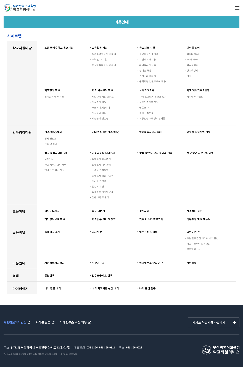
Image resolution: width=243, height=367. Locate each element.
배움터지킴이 (193, 54)
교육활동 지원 (99, 47)
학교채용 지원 (147, 47)
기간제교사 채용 (147, 59)
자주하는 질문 (194, 211)
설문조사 (144, 107)
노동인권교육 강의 (148, 102)
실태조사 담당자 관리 (103, 175)
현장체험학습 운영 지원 (104, 65)
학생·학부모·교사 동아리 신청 (155, 153)
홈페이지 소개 (52, 232)
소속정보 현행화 (100, 170)
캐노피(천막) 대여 (101, 107)
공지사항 (97, 232)
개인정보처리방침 (54, 263)
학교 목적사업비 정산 (56, 153)
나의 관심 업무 (147, 288)
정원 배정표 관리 (100, 197)
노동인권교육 (146, 90)
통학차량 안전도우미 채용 (152, 81)
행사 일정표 (50, 138)
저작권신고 (98, 263)
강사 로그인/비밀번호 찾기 (153, 96)
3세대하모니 (193, 59)
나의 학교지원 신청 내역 (105, 288)
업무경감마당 (22, 132)
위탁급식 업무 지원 (54, 96)
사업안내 (49, 159)
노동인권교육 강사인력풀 (152, 118)
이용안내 (18, 263)
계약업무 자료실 (195, 96)
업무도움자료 (51, 211)
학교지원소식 (193, 249)
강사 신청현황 (146, 113)
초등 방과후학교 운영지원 (58, 47)
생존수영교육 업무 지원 (104, 54)
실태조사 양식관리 (101, 164)
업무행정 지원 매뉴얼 (198, 219)
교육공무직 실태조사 (103, 153)
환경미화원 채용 (147, 75)
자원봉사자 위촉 (147, 65)
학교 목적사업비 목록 (55, 164)
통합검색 (49, 275)
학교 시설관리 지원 (102, 90)
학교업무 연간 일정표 (104, 219)
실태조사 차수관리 (101, 159)
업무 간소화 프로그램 (151, 219)
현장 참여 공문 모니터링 (200, 153)
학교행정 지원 (52, 90)
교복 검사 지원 (99, 59)
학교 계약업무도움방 (198, 90)
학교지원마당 (22, 48)
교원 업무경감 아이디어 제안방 (202, 238)
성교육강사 (192, 70)
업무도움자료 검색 (102, 275)
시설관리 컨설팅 (100, 118)
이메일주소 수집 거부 (151, 263)
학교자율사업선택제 (150, 132)
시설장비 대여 (99, 113)
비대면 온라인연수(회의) (105, 132)
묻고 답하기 (98, 211)
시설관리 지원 (99, 102)
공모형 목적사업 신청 (198, 132)
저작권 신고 (43, 322)
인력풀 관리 (193, 47)
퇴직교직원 (192, 65)
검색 (15, 276)
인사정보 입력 (99, 181)
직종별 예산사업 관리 (103, 192)
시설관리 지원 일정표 (103, 96)
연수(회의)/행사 (53, 132)
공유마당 (18, 232)
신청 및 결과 (50, 144)
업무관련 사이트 (148, 232)
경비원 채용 (145, 70)
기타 (189, 75)
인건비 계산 (98, 186)
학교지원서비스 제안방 (198, 243)
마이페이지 (20, 288)
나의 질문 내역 (52, 288)
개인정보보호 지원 (54, 219)
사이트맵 (192, 263)
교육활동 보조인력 (148, 54)
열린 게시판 (193, 232)
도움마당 (18, 211)
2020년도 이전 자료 (54, 170)
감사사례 (144, 211)
